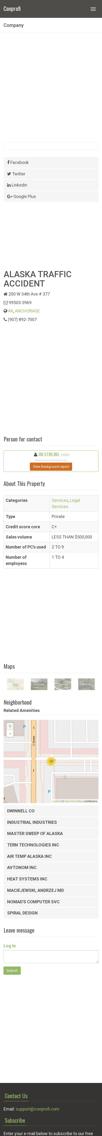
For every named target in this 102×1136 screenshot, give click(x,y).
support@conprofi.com (37, 1108)
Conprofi (12, 8)
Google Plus (24, 196)
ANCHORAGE (27, 310)
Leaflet (56, 801)
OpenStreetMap (74, 801)
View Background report (51, 467)
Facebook (19, 162)
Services (60, 500)
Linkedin (19, 185)
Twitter (18, 173)
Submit (12, 971)
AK (10, 310)
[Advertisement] (51, 87)
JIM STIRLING (48, 454)
